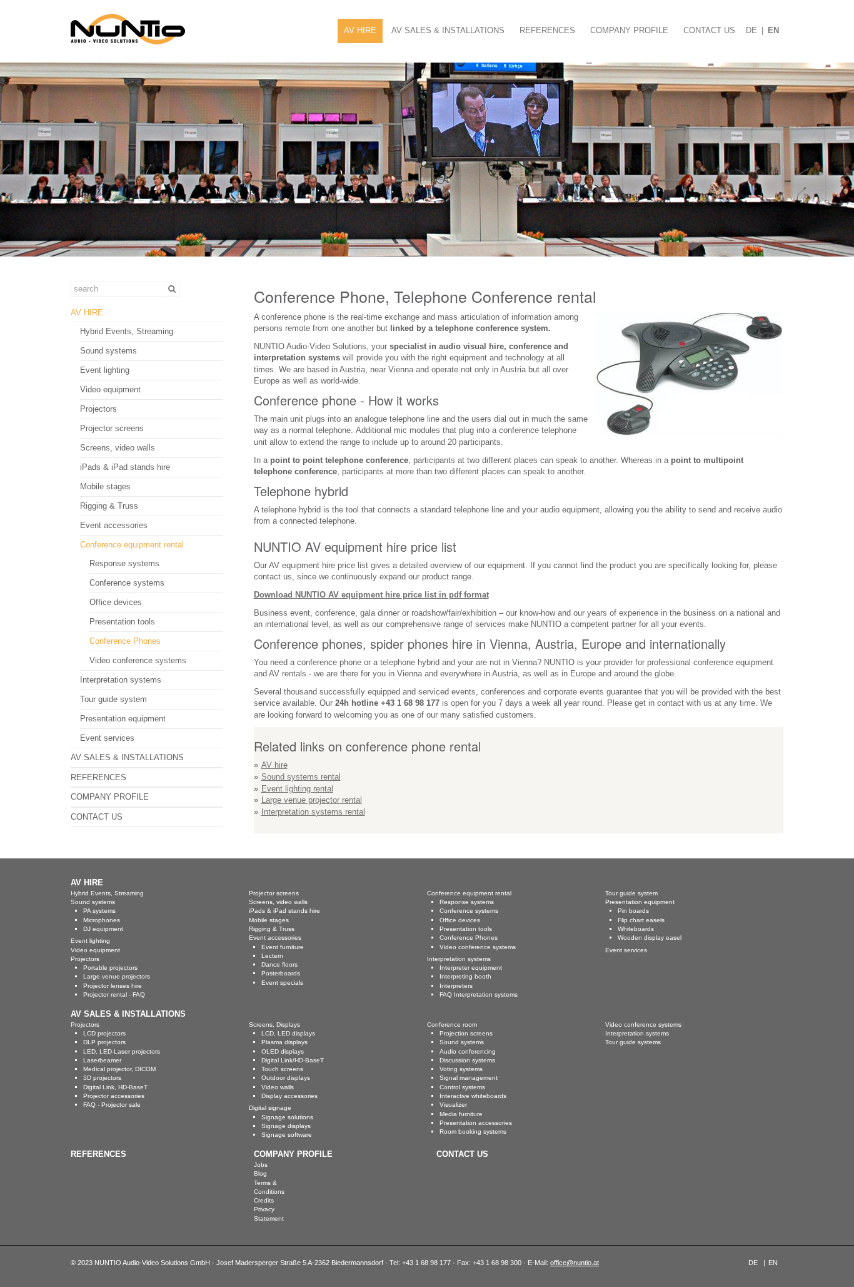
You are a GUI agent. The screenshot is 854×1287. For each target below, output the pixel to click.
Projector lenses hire (112, 985)
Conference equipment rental (132, 544)
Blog (260, 1173)
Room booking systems (473, 1131)
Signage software (286, 1134)
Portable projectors (110, 967)
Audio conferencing (468, 1051)
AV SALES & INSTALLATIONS (448, 30)
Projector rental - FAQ (114, 994)
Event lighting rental (297, 788)
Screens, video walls (117, 447)
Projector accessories (113, 1095)
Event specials (282, 982)
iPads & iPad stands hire (125, 467)
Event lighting (104, 370)
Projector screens (112, 428)
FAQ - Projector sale (112, 1104)
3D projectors (102, 1077)
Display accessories (289, 1095)
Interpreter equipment (471, 967)
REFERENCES (547, 30)
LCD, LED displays (288, 1033)
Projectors (98, 409)
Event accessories (114, 525)
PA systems (99, 910)
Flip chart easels (641, 920)
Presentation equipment (123, 718)
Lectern (272, 955)
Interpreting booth (465, 976)
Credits (264, 1200)
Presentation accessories (476, 1122)
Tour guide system (113, 699)
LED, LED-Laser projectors (121, 1051)
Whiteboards (636, 928)
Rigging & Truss (109, 506)
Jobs (261, 1164)
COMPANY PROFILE (629, 30)
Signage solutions (287, 1117)
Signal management (469, 1077)
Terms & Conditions (269, 1187)
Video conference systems (137, 660)
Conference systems (126, 583)
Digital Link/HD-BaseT (292, 1060)
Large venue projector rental (311, 800)
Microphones (101, 920)
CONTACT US (709, 30)
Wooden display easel (649, 937)
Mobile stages (105, 486)
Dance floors (279, 964)
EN (773, 30)
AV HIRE (360, 30)
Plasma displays (284, 1042)
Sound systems (108, 350)
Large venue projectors (116, 976)
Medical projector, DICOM (119, 1069)
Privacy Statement (269, 1213)
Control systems (462, 1087)
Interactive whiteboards (473, 1095)
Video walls (277, 1087)
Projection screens (466, 1033)
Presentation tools (122, 621)
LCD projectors (104, 1033)
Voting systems (461, 1069)
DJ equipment (103, 928)
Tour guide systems (633, 1042)
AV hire (274, 765)
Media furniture (461, 1114)
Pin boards (633, 910)
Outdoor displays (285, 1077)
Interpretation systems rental (313, 811)
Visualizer (453, 1104)
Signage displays (286, 1125)
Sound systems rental (301, 776)
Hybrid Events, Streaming (126, 331)
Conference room (452, 1024)
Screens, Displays (274, 1024)
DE (751, 30)
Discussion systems (467, 1060)
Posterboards (280, 973)
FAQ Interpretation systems (479, 994)
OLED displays (282, 1051)
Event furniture (282, 947)
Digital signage (270, 1107)
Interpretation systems (120, 679)
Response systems (124, 563)
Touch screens (282, 1069)
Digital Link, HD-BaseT (115, 1087)
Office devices (115, 602)
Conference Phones (125, 641)
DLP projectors (104, 1042)
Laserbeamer (102, 1060)
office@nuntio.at (574, 1262)
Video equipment (110, 389)
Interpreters (456, 985)
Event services (107, 738)
